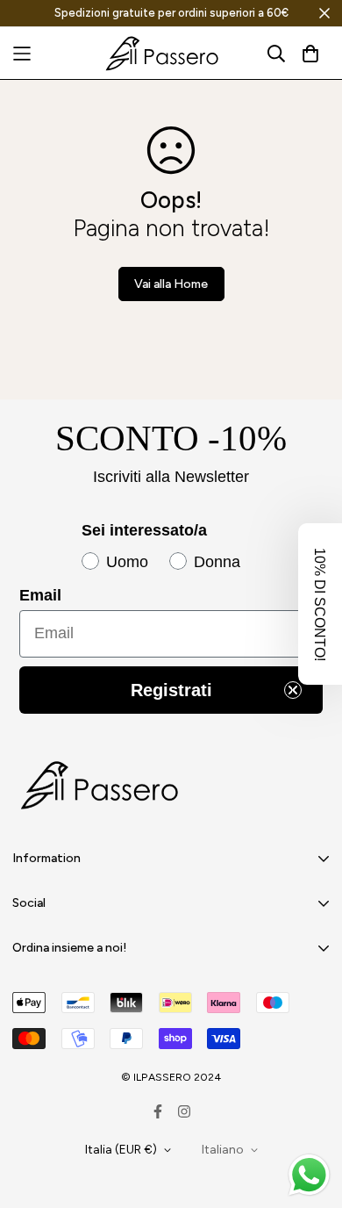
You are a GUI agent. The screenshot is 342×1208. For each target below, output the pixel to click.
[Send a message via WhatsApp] (309, 1175)
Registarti (227, 678)
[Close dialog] (330, 501)
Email (140, 585)
